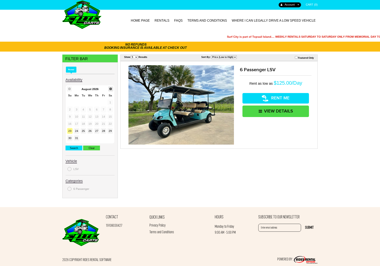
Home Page (140, 20)
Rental (71, 69)
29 (110, 131)
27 (96, 131)
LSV (76, 169)
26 (90, 131)
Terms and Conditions (207, 20)
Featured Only (305, 58)
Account (289, 4)
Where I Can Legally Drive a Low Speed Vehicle (274, 20)
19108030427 (114, 226)
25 (83, 131)
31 (76, 138)
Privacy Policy (157, 226)
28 (103, 131)
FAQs (178, 20)
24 (76, 131)
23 (69, 131)
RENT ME (280, 98)
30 (69, 138)
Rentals (162, 20)
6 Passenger (81, 188)
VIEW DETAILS (278, 111)
